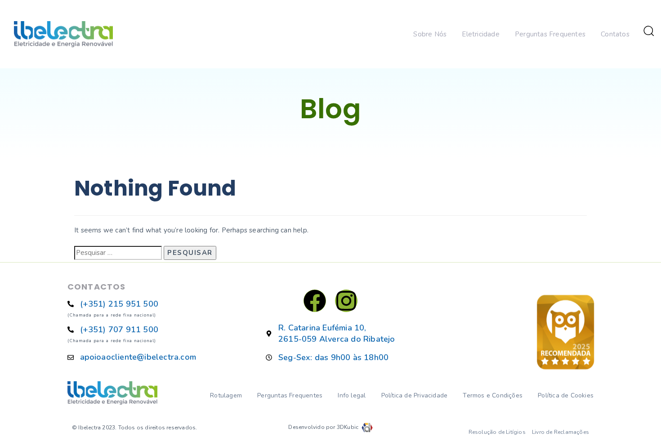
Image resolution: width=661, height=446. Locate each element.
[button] (648, 30)
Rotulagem (226, 395)
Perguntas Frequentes (550, 34)
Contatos (615, 34)
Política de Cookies (566, 395)
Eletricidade (480, 34)
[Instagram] (346, 301)
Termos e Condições (493, 395)
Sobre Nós (430, 34)
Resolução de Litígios (497, 432)
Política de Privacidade (414, 395)
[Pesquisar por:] (118, 253)
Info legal (352, 395)
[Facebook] (315, 301)
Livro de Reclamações (560, 432)
